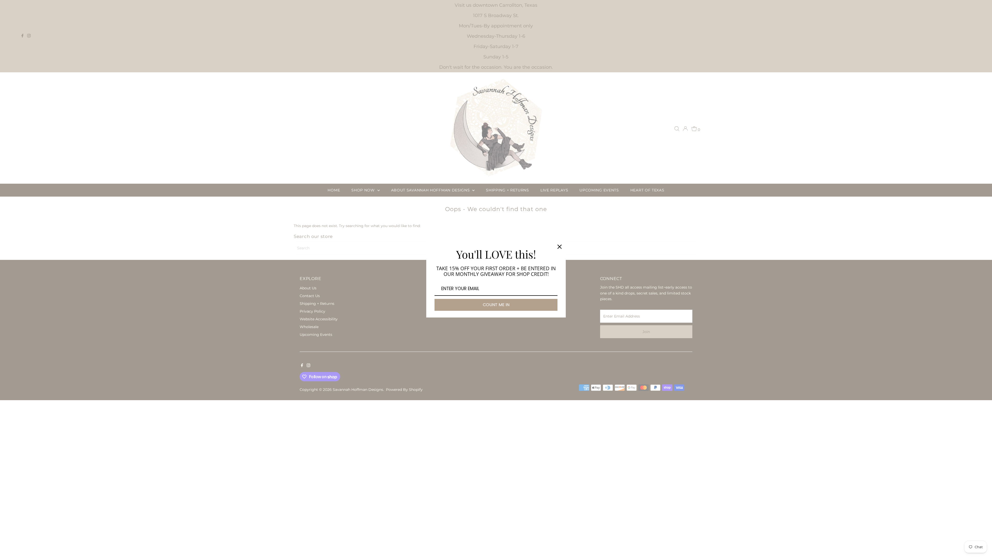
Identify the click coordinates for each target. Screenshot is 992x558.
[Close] (559, 247)
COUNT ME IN (496, 305)
